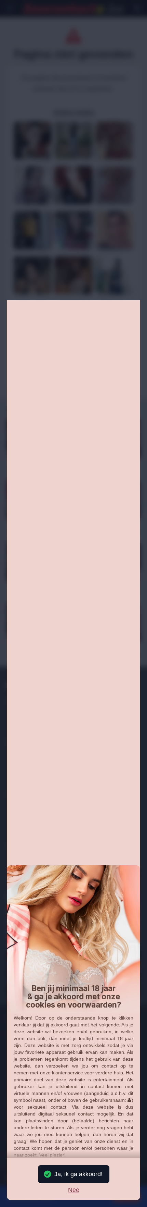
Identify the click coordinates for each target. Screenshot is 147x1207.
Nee (73, 1190)
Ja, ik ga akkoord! (78, 1174)
